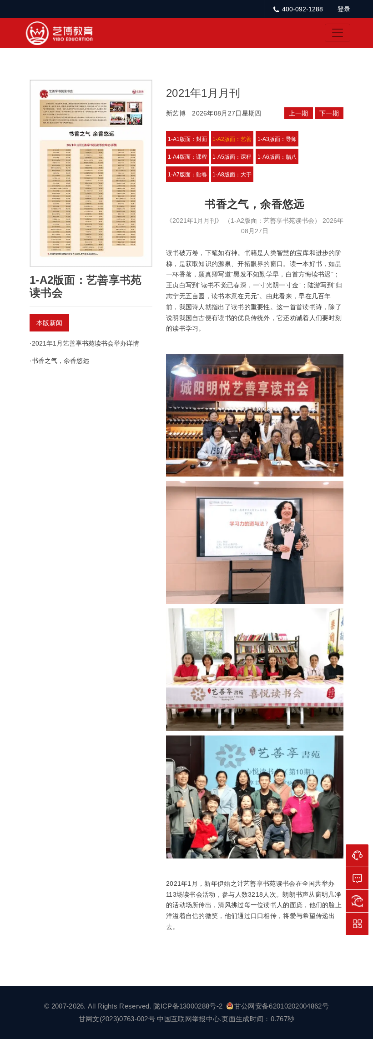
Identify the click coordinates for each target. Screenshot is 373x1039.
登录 (344, 9)
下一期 (329, 113)
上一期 (298, 113)
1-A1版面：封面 (187, 139)
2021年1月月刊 (203, 93)
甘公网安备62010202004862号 (281, 1006)
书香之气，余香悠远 (60, 360)
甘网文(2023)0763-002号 (117, 1019)
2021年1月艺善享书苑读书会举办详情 (85, 343)
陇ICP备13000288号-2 (188, 1006)
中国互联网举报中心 (188, 1019)
